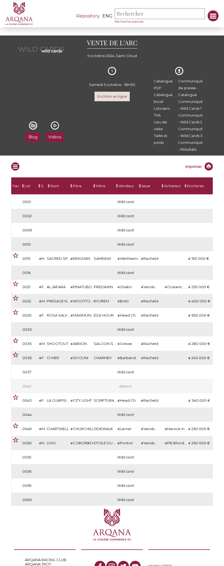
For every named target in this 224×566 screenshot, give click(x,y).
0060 (27, 500)
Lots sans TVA (162, 111)
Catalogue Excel (163, 98)
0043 (27, 400)
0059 (26, 485)
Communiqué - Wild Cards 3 (190, 132)
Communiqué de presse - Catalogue (190, 88)
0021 (26, 287)
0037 (26, 372)
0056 (26, 471)
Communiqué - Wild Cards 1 (190, 105)
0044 (27, 414)
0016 (26, 272)
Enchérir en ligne (112, 96)
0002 (27, 216)
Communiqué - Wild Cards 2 (190, 118)
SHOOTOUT (57, 343)
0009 (27, 230)
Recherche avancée (129, 21)
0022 (26, 301)
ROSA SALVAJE (60, 315)
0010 (26, 244)
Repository (88, 16)
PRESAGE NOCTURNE (66, 301)
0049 (27, 429)
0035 (26, 343)
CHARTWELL (58, 429)
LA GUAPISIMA (59, 400)
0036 (27, 358)
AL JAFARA (56, 287)
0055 (26, 457)
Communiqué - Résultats (190, 145)
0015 (26, 258)
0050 (27, 443)
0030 (27, 329)
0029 (26, 315)
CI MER (53, 358)
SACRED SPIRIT (60, 258)
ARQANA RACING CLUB (45, 560)
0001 (26, 201)
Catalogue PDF (163, 84)
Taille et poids (160, 139)
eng (107, 16)
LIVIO (51, 443)
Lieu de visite (160, 125)
